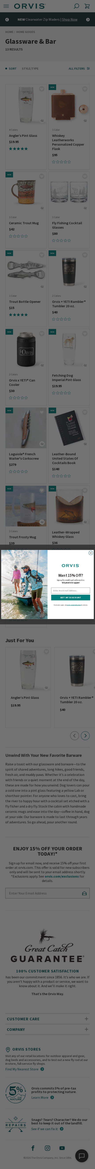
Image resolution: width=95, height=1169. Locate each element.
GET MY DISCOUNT (70, 597)
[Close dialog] (91, 553)
